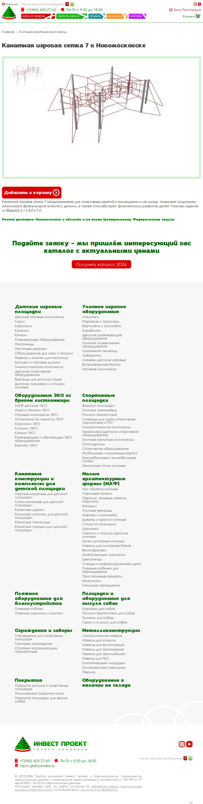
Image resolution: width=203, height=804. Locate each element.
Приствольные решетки (102, 576)
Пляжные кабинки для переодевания (100, 570)
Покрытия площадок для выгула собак (41, 699)
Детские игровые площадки (38, 309)
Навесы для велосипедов (103, 644)
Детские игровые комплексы (39, 316)
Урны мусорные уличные (103, 541)
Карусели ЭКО (27, 423)
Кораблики (91, 330)
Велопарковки (94, 550)
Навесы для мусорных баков (106, 545)
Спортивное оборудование (105, 448)
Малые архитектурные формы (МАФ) (103, 478)
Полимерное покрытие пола (39, 693)
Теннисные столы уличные (103, 465)
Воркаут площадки (98, 405)
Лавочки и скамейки (99, 515)
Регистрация (191, 9)
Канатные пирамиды (32, 522)
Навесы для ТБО (95, 658)
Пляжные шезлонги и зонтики (39, 613)
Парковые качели (97, 493)
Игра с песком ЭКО (32, 410)
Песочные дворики (31, 348)
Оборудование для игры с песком (44, 353)
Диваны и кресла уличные (104, 519)
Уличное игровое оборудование (104, 309)
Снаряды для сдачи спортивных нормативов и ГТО (108, 420)
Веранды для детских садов (38, 379)
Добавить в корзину (28, 192)
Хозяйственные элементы (103, 554)
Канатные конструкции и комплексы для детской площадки (40, 481)
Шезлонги (90, 528)
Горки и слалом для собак (104, 622)
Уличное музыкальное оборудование (100, 344)
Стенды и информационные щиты (111, 563)
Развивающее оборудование (40, 339)
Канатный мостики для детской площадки (41, 515)
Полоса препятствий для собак (108, 613)
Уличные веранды (97, 510)
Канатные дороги (29, 509)
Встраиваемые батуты (101, 364)
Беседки (89, 505)
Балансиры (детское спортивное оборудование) (110, 433)
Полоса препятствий (99, 414)
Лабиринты (91, 355)
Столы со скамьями (99, 524)
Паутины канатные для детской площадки (41, 495)
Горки (20, 321)
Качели (21, 335)
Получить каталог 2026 (101, 264)
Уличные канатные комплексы (43, 32)
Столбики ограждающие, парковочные (36, 649)
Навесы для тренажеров (103, 649)
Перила (88, 672)
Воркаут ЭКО (26, 445)
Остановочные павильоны (104, 667)
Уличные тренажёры (99, 410)
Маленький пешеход (99, 350)
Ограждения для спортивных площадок (39, 637)
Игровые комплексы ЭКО (36, 414)
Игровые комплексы (99, 369)
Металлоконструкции (111, 630)
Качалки (22, 330)
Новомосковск (11, 4)
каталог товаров (33, 16)
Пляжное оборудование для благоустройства (39, 598)
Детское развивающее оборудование (102, 336)
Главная (8, 32)
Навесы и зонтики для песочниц (41, 357)
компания (114, 16)
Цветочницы (92, 559)
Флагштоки (91, 580)
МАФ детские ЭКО (31, 405)
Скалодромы (93, 444)
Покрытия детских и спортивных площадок (41, 687)
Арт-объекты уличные (100, 488)
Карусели (23, 326)
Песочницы (24, 344)
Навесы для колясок (99, 640)
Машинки (90, 316)
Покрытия (28, 680)
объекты (95, 16)
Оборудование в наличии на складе (106, 682)
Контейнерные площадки (103, 663)
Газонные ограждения (101, 585)
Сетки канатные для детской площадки (39, 503)
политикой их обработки (98, 789)
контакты (136, 16)
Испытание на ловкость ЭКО (39, 419)
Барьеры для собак (98, 608)
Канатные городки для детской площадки (41, 528)
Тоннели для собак (98, 617)
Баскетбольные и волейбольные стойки (109, 459)
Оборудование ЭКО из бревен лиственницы (43, 398)
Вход (177, 9)
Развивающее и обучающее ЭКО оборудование (43, 439)
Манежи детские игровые (104, 360)
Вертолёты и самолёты (101, 326)
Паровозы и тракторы (100, 321)
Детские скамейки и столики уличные (40, 385)
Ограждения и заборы (43, 630)
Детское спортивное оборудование (32, 373)
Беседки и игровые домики (38, 362)
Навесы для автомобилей (103, 653)
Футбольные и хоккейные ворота (109, 453)
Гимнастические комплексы (39, 366)
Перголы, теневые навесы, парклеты (104, 499)
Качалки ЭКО (26, 428)
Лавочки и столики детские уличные (105, 534)
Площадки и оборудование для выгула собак (106, 598)
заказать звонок (68, 16)
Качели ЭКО (25, 432)
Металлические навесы (102, 635)
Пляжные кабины (29, 608)
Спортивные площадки (98, 398)
